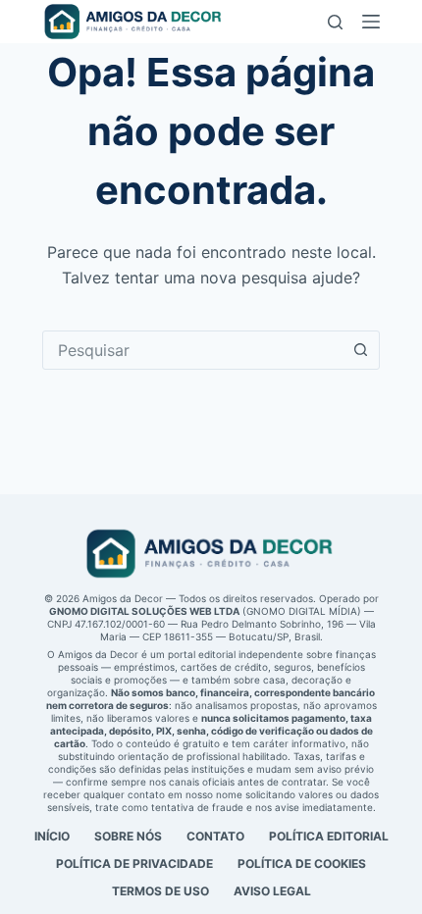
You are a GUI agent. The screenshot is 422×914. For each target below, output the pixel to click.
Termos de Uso (160, 891)
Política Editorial (329, 836)
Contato (215, 836)
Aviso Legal (272, 891)
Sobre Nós (128, 836)
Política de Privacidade (134, 863)
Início (52, 836)
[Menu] (371, 21)
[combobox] (192, 350)
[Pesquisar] (335, 22)
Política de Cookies (301, 863)
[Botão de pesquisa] (360, 350)
